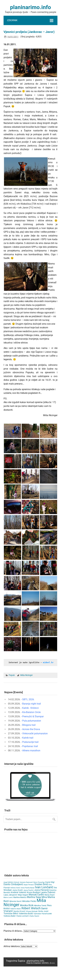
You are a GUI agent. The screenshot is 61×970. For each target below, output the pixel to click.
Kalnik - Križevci (30, 708)
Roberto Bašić (16, 909)
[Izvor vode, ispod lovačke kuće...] (48, 537)
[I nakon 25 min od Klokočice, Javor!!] (48, 583)
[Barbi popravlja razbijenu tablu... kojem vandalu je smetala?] (12, 491)
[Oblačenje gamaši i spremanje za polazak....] (12, 430)
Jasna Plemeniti (41, 890)
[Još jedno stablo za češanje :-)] (30, 629)
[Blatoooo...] (30, 583)
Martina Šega (34, 897)
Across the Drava (31, 729)
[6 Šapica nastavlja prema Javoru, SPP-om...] (30, 552)
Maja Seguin (23, 895)
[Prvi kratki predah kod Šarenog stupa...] (48, 446)
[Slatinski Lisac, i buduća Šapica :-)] (30, 461)
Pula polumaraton (31, 720)
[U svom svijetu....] (12, 552)
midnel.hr (48, 662)
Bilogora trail (29, 725)
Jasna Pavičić (28, 890)
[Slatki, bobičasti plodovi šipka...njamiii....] (48, 507)
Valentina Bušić (26, 913)
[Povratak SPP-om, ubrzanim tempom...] (12, 629)
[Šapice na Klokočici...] (30, 568)
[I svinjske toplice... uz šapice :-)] (48, 629)
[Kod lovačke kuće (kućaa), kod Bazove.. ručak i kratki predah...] (12, 537)
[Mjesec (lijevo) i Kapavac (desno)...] (30, 598)
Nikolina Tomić (40, 905)
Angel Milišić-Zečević (11, 882)
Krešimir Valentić (18, 892)
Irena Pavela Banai (27, 888)
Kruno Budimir (33, 892)
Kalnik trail (27, 737)
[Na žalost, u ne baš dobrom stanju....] (12, 598)
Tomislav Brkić (11, 913)
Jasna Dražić (17, 890)
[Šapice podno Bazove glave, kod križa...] (48, 522)
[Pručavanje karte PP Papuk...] (30, 537)
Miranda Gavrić (15, 901)
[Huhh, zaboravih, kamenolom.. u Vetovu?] (12, 613)
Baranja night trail (31, 703)
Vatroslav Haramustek (43, 914)
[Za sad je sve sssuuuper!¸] (48, 430)
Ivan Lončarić (44, 887)
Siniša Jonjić (43, 911)
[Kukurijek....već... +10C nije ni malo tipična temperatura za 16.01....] (12, 476)
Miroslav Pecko (29, 901)
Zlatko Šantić (34, 916)
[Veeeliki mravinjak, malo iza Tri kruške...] (30, 476)
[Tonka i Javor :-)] (30, 613)
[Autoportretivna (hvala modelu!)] (12, 507)
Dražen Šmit (41, 884)
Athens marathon (31, 750)
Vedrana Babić (10, 916)
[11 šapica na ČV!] (30, 491)
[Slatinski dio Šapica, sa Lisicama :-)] (30, 446)
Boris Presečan (39, 882)
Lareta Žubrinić (48, 892)
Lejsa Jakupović (10, 895)
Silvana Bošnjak (32, 911)
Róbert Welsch (31, 908)
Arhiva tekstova (12, 946)
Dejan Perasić (29, 885)
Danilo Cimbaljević (13, 884)
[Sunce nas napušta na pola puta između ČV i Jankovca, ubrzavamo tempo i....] (30, 644)
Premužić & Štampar (33, 716)
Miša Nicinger (26, 675)
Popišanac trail (30, 746)
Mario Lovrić (8, 897)
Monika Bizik (26, 905)
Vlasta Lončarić (22, 916)
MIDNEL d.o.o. (48, 963)
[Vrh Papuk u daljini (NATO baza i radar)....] (12, 522)
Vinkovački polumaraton (35, 733)
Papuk (12, 675)
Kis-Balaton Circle (31, 712)
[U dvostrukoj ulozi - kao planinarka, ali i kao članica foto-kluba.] (12, 446)
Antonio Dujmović (26, 882)
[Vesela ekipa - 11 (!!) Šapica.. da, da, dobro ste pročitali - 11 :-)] (30, 430)
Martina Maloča (19, 897)
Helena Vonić (15, 888)
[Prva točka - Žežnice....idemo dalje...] (48, 552)
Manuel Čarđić (36, 894)
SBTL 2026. (28, 699)
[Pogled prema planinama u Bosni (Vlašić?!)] (48, 491)
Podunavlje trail (30, 742)
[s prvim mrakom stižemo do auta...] (48, 644)
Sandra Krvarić (19, 911)
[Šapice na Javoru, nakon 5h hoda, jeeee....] (48, 613)
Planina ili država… (13, 930)
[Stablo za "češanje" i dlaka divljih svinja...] (48, 476)
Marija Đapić (50, 895)
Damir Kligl (49, 882)
